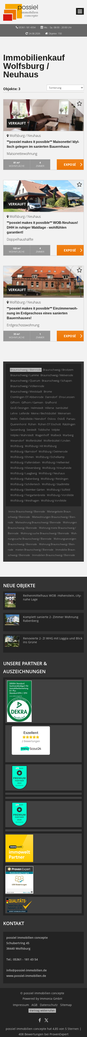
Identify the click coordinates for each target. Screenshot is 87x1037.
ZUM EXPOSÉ (70, 164)
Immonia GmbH (51, 999)
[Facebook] (39, 1021)
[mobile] (80, 11)
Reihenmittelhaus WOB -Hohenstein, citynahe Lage (52, 597)
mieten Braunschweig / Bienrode (34, 549)
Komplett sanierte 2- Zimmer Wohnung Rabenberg (50, 619)
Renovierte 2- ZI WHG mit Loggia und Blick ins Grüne (52, 640)
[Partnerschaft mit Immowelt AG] (19, 848)
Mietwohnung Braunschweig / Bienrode (38, 522)
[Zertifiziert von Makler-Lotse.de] (19, 904)
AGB (34, 1005)
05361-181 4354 (27, 27)
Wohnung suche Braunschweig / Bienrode (45, 533)
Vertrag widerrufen (42, 1010)
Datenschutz (49, 1005)
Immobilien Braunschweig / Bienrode (53, 555)
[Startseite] (20, 12)
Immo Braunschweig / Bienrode (26, 511)
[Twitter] (46, 1021)
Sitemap (66, 1005)
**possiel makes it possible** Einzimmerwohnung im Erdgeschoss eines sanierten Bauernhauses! (42, 313)
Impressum (21, 1005)
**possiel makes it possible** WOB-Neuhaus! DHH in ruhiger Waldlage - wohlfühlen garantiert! (42, 227)
